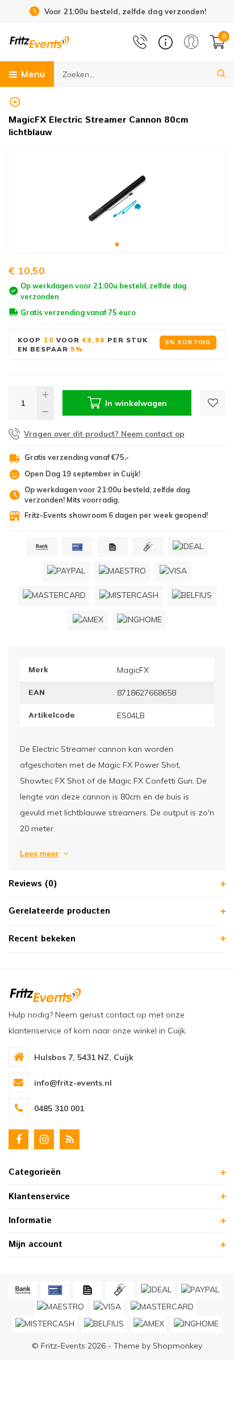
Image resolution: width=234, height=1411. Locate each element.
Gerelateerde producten (59, 911)
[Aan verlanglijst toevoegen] (212, 403)
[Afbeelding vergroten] (117, 200)
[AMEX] (88, 620)
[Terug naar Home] (15, 101)
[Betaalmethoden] (41, 547)
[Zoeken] (221, 74)
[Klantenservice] (165, 42)
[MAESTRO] (122, 571)
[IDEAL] (188, 547)
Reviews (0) (33, 884)
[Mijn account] (191, 42)
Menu (33, 73)
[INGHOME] (139, 620)
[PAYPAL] (66, 571)
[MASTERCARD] (54, 596)
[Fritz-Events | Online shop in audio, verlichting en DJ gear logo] (39, 41)
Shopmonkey (177, 1346)
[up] (45, 394)
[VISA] (173, 571)
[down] (45, 411)
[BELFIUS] (192, 596)
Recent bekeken (42, 939)
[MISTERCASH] (129, 596)
